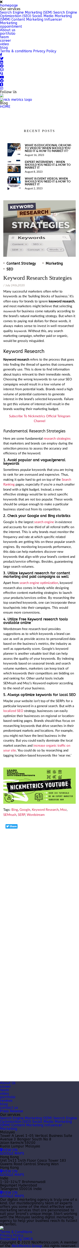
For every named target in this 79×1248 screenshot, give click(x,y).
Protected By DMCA (16, 1239)
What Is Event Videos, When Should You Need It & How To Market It (48, 181)
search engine (44, 522)
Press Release (11, 1111)
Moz (63, 809)
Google (25, 809)
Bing (14, 809)
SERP (21, 814)
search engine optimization (39, 583)
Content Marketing (27, 19)
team (4, 37)
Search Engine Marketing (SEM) (26, 12)
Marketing (54, 263)
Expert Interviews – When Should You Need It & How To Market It (48, 165)
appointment (11, 26)
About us (7, 30)
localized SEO (13, 711)
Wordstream (36, 814)
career (5, 40)
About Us (8, 1083)
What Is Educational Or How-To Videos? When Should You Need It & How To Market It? (48, 148)
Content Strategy (21, 263)
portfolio (7, 33)
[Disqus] (39, 884)
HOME (5, 107)
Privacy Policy (44, 51)
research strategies (57, 438)
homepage (9, 5)
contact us (9, 1107)
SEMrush (9, 814)
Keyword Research (45, 809)
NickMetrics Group (27, 1246)
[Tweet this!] (11, 826)
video (4, 44)
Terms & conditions (16, 51)
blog (4, 47)
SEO (10, 269)
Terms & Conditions (16, 1232)
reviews (6, 1100)
